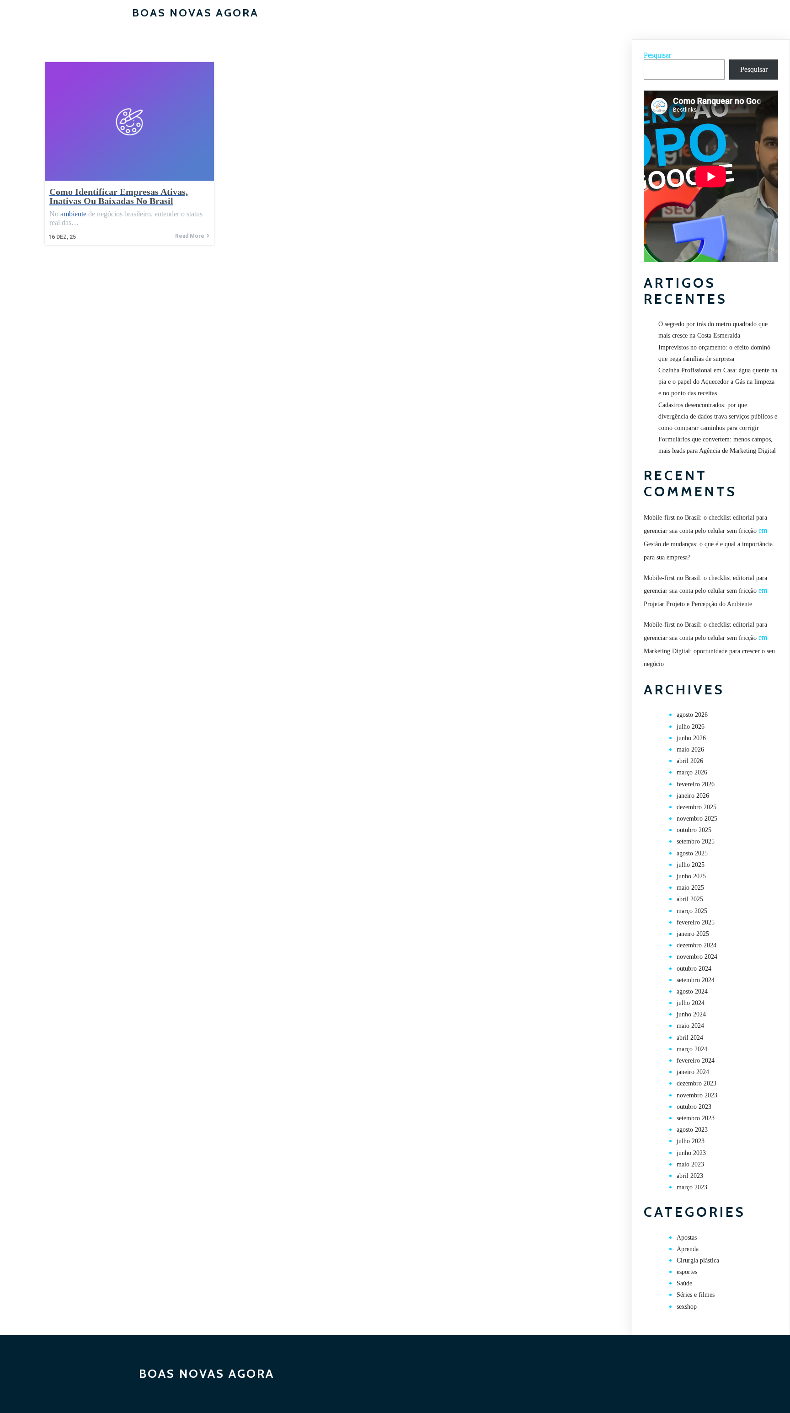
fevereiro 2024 (696, 1060)
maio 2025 (690, 887)
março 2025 (692, 911)
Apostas (687, 1237)
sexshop (687, 1306)
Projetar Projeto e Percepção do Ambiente (698, 604)
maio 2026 (690, 749)
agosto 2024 (692, 991)
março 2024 (692, 1049)
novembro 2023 (697, 1095)
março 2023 (692, 1187)
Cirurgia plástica (698, 1260)
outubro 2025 (694, 830)
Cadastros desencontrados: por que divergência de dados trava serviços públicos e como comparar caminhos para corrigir (717, 416)
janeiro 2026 (693, 795)
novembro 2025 (697, 818)
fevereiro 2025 (696, 922)
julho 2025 (691, 864)
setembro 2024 (696, 980)
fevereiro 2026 (696, 784)
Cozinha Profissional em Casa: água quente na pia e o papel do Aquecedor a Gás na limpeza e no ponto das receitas (717, 382)
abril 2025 (690, 899)
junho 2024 (691, 1014)
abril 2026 (690, 761)
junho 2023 (691, 1153)
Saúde (684, 1283)
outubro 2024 (694, 968)
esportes (687, 1271)
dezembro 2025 (696, 807)
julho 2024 (691, 1002)
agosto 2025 (692, 853)
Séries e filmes (696, 1294)
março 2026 (692, 772)
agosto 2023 (692, 1129)
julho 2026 (691, 726)
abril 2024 (690, 1037)
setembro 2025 (696, 841)
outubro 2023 (694, 1106)
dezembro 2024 (696, 945)
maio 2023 (690, 1164)
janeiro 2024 (693, 1072)
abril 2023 (690, 1175)
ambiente (73, 214)
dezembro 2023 (696, 1083)
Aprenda (688, 1249)
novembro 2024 (697, 956)
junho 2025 (691, 876)
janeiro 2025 (693, 933)
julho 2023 (691, 1141)
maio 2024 (690, 1025)
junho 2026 (691, 738)
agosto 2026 (692, 714)
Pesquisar (657, 55)
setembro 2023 (696, 1118)
